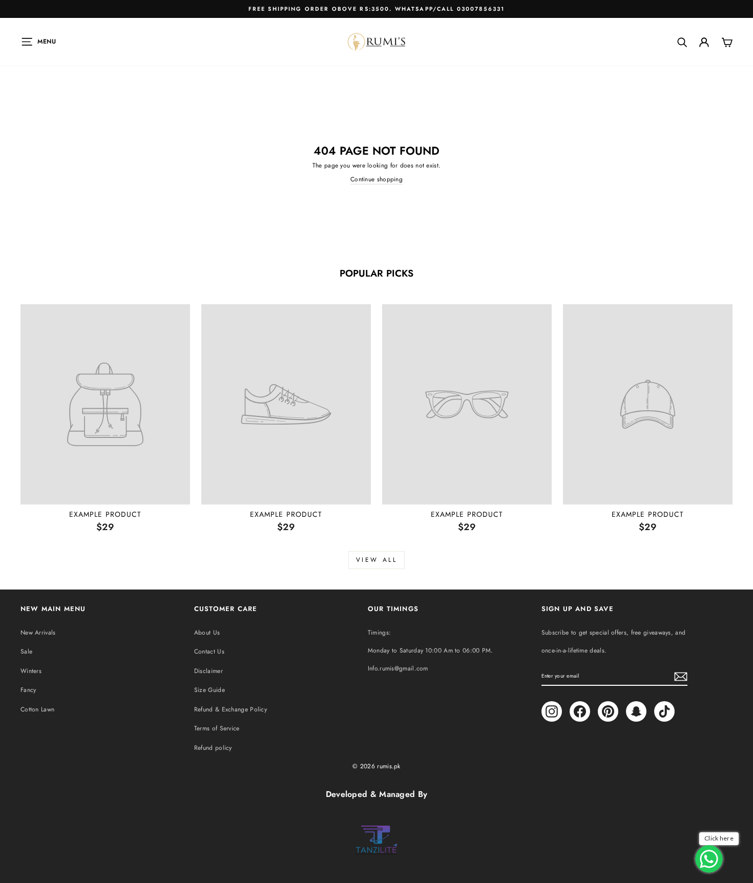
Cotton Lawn (37, 709)
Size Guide (209, 690)
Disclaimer (208, 671)
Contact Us (209, 651)
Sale (26, 651)
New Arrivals (38, 632)
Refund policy (213, 747)
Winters (30, 671)
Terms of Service (217, 728)
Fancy (28, 690)
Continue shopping (376, 179)
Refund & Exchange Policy (230, 709)
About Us (207, 632)
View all (377, 559)
